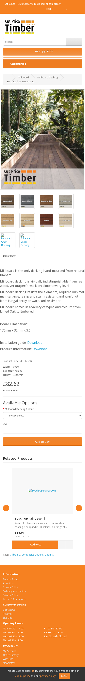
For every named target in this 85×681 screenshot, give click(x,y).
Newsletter (9, 663)
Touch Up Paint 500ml (30, 518)
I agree (64, 675)
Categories (17, 64)
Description (9, 255)
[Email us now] (54, 9)
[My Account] (64, 9)
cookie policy (22, 675)
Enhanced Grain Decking (20, 81)
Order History (11, 655)
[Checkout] (79, 9)
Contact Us (9, 609)
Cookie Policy (10, 587)
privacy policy (48, 675)
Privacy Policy (10, 595)
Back (48, 9)
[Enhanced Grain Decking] (42, 139)
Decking (49, 554)
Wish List (8, 659)
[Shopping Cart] (74, 9)
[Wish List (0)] (70, 9)
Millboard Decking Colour (19, 409)
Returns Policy (11, 579)
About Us (8, 583)
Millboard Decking (47, 77)
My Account (9, 651)
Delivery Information (14, 591)
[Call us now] (59, 9)
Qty (5, 423)
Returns (7, 613)
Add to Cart (42, 442)
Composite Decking (32, 554)
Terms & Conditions (14, 599)
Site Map (7, 617)
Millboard (23, 77)
